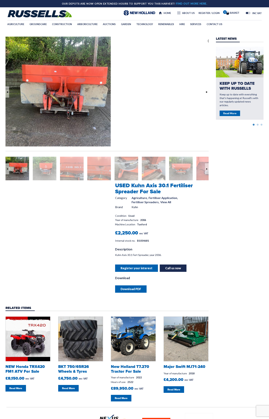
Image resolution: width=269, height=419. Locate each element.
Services (195, 24)
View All (165, 202)
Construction (62, 24)
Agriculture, (140, 197)
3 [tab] (261, 124)
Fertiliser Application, (163, 197)
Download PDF (131, 289)
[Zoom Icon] (110, 38)
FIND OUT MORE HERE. (191, 3)
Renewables (166, 24)
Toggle (248, 13)
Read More (229, 113)
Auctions (109, 24)
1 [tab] (254, 124)
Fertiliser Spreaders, (145, 202)
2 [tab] (258, 124)
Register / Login (209, 13)
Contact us (214, 24)
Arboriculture (87, 24)
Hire (182, 24)
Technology (144, 24)
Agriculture (15, 24)
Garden (126, 24)
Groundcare (38, 24)
